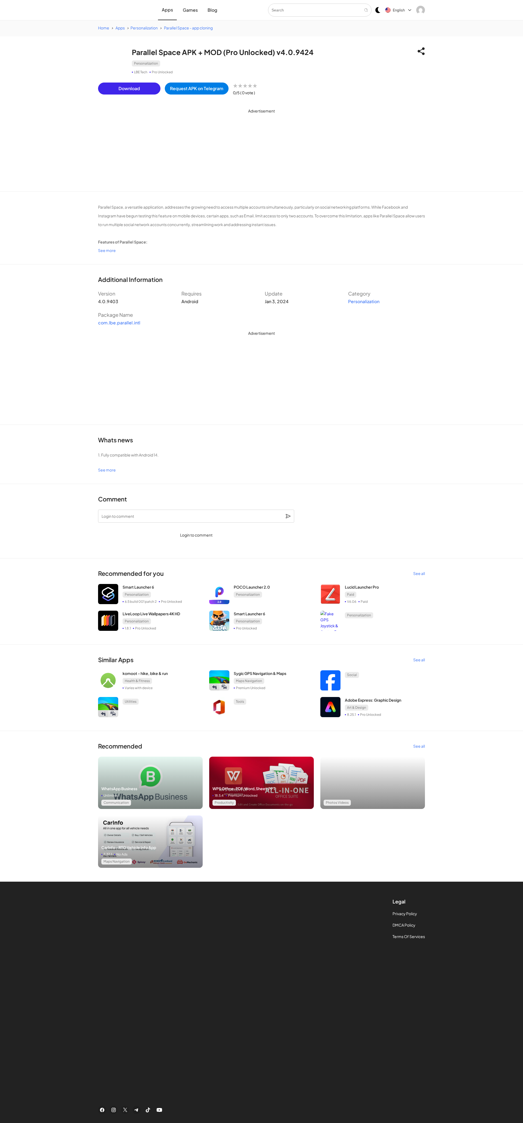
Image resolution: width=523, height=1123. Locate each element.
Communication (116, 803)
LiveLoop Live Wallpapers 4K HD (151, 613)
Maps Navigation (249, 681)
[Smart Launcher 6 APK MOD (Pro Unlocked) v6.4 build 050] (108, 594)
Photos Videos (337, 803)
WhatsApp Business (119, 788)
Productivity (224, 803)
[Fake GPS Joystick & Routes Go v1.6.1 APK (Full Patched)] (330, 621)
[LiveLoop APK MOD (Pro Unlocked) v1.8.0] (108, 621)
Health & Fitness (137, 681)
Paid (350, 594)
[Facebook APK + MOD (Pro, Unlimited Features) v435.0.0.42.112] (330, 680)
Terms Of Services (409, 936)
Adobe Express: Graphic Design (373, 700)
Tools (240, 701)
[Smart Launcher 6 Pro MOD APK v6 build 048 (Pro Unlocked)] (219, 621)
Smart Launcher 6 (138, 587)
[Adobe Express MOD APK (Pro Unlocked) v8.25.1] (330, 707)
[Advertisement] (261, 153)
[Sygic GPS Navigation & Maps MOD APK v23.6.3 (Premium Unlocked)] (219, 680)
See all (419, 573)
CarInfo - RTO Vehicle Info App (128, 847)
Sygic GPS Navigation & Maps (260, 673)
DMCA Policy (404, 925)
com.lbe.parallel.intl (119, 322)
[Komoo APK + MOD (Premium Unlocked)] (108, 680)
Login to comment (196, 534)
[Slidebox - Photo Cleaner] (150, 783)
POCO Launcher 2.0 (252, 587)
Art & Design (356, 707)
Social (352, 675)
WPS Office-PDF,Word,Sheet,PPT (243, 788)
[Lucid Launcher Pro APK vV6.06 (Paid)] (330, 594)
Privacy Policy (405, 913)
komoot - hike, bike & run (145, 673)
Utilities (130, 701)
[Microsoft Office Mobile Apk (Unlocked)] (219, 707)
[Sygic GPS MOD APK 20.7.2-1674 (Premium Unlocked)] (108, 707)
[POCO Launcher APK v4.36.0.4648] (219, 594)
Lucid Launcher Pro (362, 587)
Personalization (146, 63)
